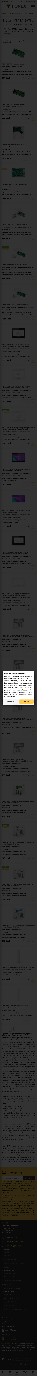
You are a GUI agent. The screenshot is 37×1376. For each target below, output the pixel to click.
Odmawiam (10, 701)
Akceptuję (26, 701)
